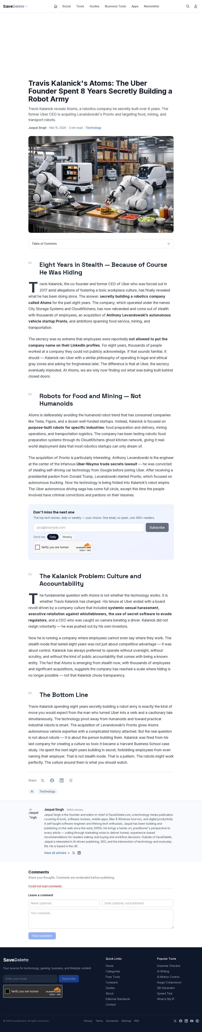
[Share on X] (42, 780)
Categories (113, 971)
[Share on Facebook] (52, 780)
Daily (53, 537)
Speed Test (164, 993)
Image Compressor (169, 982)
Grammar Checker (168, 965)
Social (66, 6)
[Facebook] (180, 1021)
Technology (93, 127)
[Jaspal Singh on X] (73, 852)
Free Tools (113, 976)
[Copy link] (71, 780)
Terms (99, 1020)
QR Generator (166, 988)
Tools (80, 6)
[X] (175, 1021)
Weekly (67, 537)
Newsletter (151, 6)
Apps (135, 6)
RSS (136, 1020)
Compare (112, 982)
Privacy (88, 1020)
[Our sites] (27, 6)
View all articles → (57, 852)
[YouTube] (191, 1021)
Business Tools (115, 6)
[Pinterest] (197, 1021)
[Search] (188, 6)
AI (32, 791)
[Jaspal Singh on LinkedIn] (79, 852)
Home (109, 965)
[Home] (55, 6)
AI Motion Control (168, 976)
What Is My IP (165, 999)
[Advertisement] (101, 46)
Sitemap (126, 1020)
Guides (94, 6)
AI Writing (163, 971)
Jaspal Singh (37, 127)
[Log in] (196, 6)
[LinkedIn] (186, 1021)
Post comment (42, 935)
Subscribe (157, 527)
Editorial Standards (118, 999)
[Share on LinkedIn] (61, 780)
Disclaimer (112, 1020)
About (109, 993)
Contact (111, 1004)
